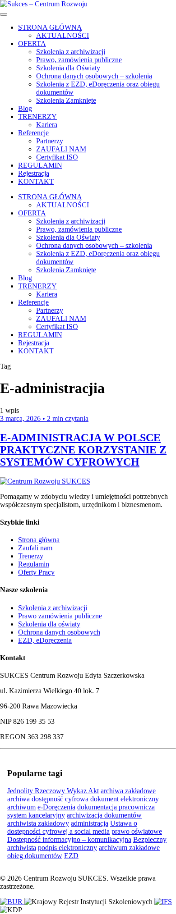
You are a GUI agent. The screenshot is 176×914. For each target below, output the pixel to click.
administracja (89, 823)
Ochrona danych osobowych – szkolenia (94, 76)
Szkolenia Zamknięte (66, 100)
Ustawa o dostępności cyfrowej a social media (72, 827)
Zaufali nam (35, 548)
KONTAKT (36, 181)
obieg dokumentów (34, 855)
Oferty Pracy (36, 572)
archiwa (18, 799)
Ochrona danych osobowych (59, 632)
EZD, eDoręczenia (45, 640)
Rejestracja (33, 173)
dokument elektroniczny (124, 799)
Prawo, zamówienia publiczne (79, 60)
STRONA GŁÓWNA (50, 27)
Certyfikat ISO (57, 157)
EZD (71, 855)
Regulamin (33, 564)
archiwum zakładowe (129, 847)
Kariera (46, 124)
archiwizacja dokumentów (104, 815)
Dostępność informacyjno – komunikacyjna (69, 839)
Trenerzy (30, 556)
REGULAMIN (40, 165)
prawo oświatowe (136, 831)
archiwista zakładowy (38, 823)
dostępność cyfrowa (60, 799)
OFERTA (32, 43)
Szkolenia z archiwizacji (70, 51)
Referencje (33, 133)
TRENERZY (37, 116)
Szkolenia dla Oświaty (68, 68)
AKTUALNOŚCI (62, 35)
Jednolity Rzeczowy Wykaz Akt (53, 791)
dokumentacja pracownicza (116, 807)
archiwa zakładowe (128, 791)
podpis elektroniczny (67, 847)
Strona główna (39, 540)
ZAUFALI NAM (61, 149)
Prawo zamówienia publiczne (60, 616)
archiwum (21, 807)
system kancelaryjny (36, 815)
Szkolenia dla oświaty (49, 624)
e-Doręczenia (56, 807)
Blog (25, 108)
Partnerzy (49, 141)
